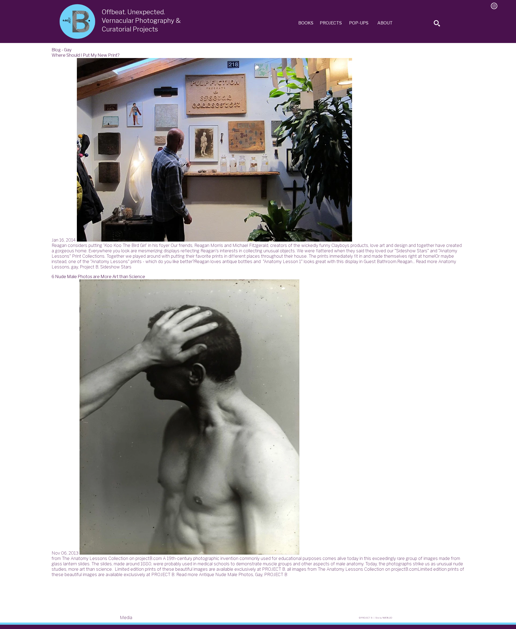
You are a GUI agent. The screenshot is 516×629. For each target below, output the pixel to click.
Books (305, 23)
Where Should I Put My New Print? (86, 55)
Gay (258, 574)
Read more (426, 261)
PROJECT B (275, 574)
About (385, 23)
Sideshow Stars (115, 266)
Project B (89, 266)
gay (74, 266)
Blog (56, 49)
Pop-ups (358, 23)
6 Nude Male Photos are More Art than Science (98, 276)
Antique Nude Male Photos (226, 574)
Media (126, 617)
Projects (331, 23)
